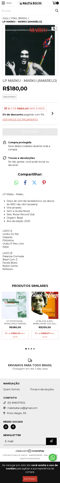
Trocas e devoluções (42, 389)
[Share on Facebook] (25, 182)
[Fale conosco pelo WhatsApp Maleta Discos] (53, 457)
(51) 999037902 (16, 402)
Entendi (30, 479)
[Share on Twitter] (34, 182)
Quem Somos (11, 389)
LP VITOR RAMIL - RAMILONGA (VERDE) (15, 322)
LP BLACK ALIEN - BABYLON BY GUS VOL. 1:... (44, 322)
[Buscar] (56, 11)
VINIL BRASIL (19, 18)
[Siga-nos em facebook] (13, 426)
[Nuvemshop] (30, 452)
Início (5, 18)
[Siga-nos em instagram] (5, 426)
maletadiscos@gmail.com (22, 408)
